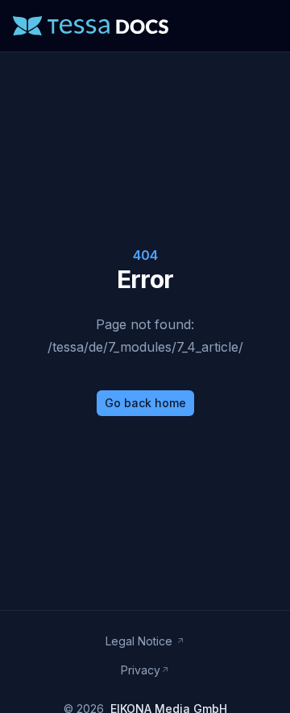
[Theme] (225, 26)
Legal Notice (141, 641)
